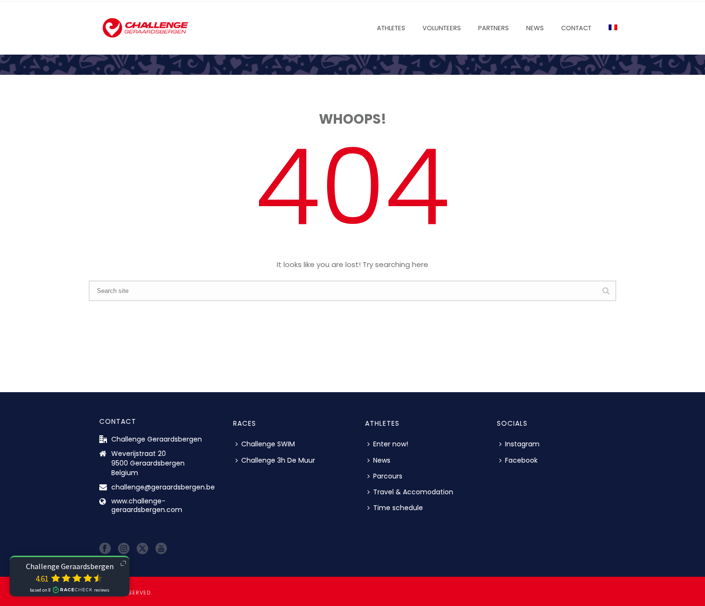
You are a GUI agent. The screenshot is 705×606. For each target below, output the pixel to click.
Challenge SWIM (268, 444)
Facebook (521, 460)
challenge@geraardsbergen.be (163, 487)
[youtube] (161, 549)
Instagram (522, 444)
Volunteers (442, 28)
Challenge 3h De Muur (278, 460)
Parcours (387, 476)
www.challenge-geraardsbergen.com (146, 505)
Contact (576, 28)
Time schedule (398, 508)
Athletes (391, 28)
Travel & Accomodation (413, 492)
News (535, 28)
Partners (493, 28)
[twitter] (142, 549)
